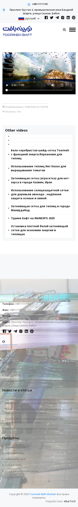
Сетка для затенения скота (21, 471)
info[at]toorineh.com (23, 315)
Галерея (10, 362)
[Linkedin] (68, 18)
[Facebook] (46, 18)
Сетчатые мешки (15, 447)
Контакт (10, 357)
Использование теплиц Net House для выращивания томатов (38, 168)
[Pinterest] (74, 18)
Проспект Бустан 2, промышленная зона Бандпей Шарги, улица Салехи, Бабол (41, 11)
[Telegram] (57, 18)
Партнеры (11, 369)
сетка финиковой (15, 459)
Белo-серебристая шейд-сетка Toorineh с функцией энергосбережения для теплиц (40, 154)
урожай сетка (13, 477)
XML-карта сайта (15, 380)
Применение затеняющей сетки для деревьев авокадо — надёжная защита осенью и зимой (40, 411)
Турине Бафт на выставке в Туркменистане (31, 428)
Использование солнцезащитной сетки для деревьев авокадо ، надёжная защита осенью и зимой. (40, 194)
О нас (8, 350)
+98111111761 (40, 4)
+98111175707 (18, 310)
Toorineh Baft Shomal (42, 494)
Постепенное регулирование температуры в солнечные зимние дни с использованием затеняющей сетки (39, 401)
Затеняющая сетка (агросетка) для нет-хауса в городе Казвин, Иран (40, 180)
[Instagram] (63, 18)
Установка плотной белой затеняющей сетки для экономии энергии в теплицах (39, 230)
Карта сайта (12, 374)
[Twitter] (52, 18)
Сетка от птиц (13, 465)
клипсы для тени (15, 453)
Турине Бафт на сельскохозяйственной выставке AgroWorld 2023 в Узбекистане (35, 420)
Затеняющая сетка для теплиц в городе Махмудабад (40, 208)
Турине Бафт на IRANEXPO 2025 (33, 218)
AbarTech (70, 501)
